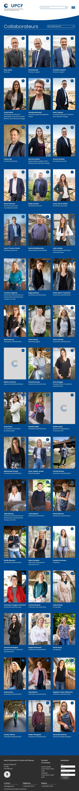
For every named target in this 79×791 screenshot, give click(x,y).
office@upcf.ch (9, 786)
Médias (44, 783)
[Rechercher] (66, 7)
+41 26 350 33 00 (28, 786)
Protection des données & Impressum (15, 789)
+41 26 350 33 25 (47, 786)
